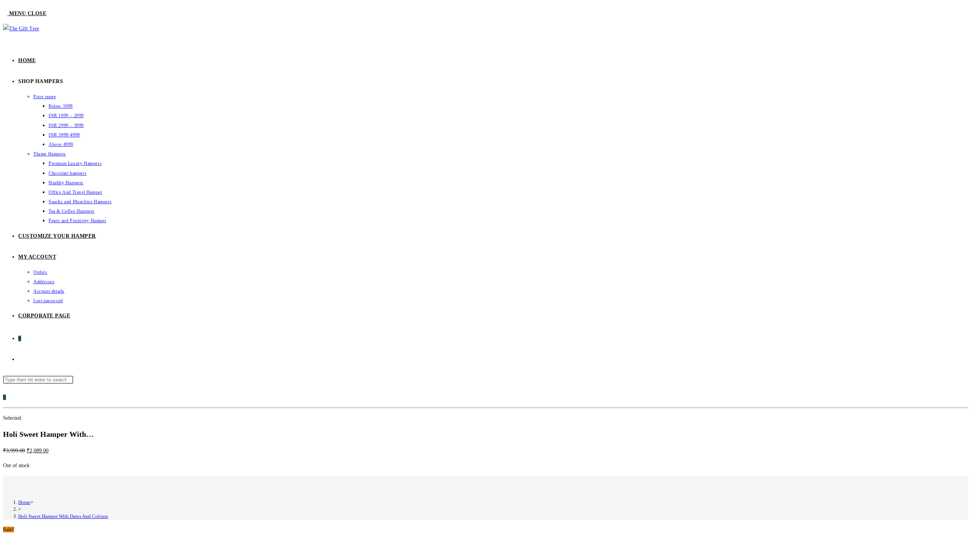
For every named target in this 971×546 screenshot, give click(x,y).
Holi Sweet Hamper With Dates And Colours (63, 516)
